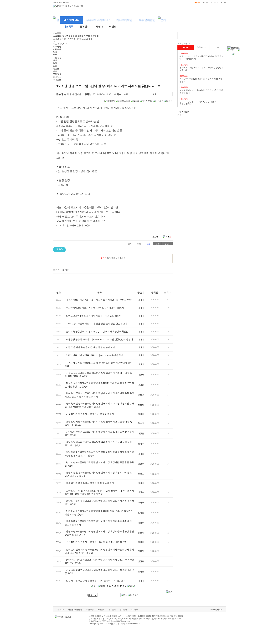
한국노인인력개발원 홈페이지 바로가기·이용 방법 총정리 (93, 315)
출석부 (197, 2)
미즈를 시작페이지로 (61, 2)
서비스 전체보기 (216, 609)
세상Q (99, 26)
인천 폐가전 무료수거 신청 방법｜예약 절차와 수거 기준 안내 (95, 580)
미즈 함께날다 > (60, 44)
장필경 (141, 405)
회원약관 (89, 609)
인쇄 (139, 244)
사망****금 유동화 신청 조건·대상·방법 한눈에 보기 (90, 347)
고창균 (141, 395)
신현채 (141, 561)
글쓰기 (167, 244)
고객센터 (134, 609)
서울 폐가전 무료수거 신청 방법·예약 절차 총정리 (90, 414)
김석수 (141, 443)
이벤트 (112, 26)
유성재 (141, 533)
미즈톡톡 (68, 26)
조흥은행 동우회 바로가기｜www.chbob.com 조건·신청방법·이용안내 (99, 339)
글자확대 (167, 94)
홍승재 (141, 423)
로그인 (213, 2)
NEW (185, 47)
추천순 (56, 270)
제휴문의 (100, 609)
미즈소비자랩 (124, 20)
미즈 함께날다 (71, 20)
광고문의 (123, 609)
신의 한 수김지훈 (72, 94)
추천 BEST (201, 47)
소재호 (141, 502)
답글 (148, 244)
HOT (218, 47)
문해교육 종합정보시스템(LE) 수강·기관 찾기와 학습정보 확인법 (97, 331)
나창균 (141, 433)
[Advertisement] (113, 281)
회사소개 (60, 609)
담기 (130, 244)
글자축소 (171, 94)
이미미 (141, 300)
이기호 (141, 454)
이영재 (141, 374)
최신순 (65, 270)
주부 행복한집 (147, 20)
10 (121, 586)
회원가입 (222, 2)
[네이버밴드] (146, 101)
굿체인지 (84, 26)
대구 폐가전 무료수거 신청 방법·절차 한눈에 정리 (90, 483)
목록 (157, 244)
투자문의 (112, 609)
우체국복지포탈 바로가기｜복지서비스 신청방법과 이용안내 (95, 307)
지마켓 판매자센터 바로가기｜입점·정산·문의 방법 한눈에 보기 (96, 323)
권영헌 (141, 385)
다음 (125, 586)
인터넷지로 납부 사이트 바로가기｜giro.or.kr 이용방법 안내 (94, 355)
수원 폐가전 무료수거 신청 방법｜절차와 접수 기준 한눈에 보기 (96, 542)
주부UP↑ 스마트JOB (98, 20)
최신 (95, 586)
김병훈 (141, 464)
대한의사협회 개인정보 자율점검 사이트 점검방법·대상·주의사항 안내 (100, 299)
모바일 (205, 2)
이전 (103, 586)
